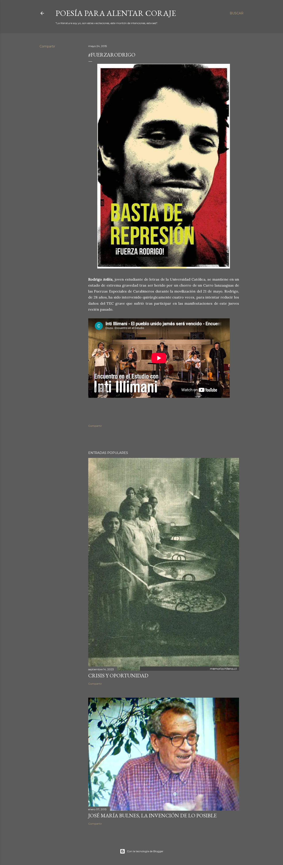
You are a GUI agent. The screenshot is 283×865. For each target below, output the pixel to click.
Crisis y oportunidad (118, 675)
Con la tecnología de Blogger (145, 851)
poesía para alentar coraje (115, 13)
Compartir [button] (47, 46)
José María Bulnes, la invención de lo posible (152, 815)
